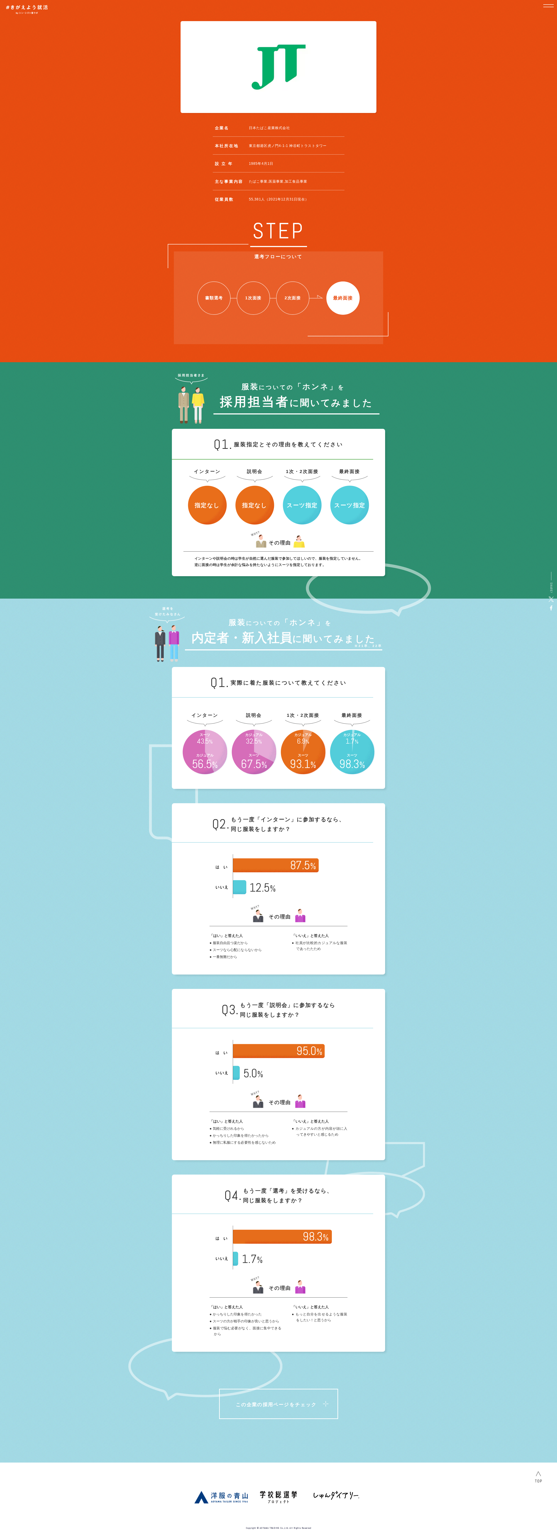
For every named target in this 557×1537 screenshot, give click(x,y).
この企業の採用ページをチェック (276, 1404)
